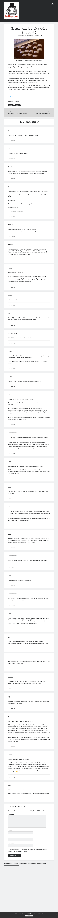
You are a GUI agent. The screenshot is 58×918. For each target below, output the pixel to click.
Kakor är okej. (29, 915)
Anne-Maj (10, 244)
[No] (56, 915)
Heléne (10, 351)
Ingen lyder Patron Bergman (43, 113)
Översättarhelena (12, 333)
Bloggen (17, 101)
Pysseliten (10, 166)
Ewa (9, 148)
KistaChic (10, 677)
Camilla (10, 754)
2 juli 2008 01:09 (38, 35)
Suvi (9, 313)
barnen (10, 105)
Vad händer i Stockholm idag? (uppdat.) (18, 113)
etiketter (17, 105)
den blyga (10, 224)
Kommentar (11, 814)
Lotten (9, 394)
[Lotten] (11, 18)
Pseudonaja (19, 73)
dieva (9, 716)
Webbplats (11, 843)
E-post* (10, 837)
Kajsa (9, 696)
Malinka (10, 268)
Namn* (10, 830)
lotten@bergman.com (21, 417)
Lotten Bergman (27, 35)
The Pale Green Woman (14, 71)
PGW (9, 130)
